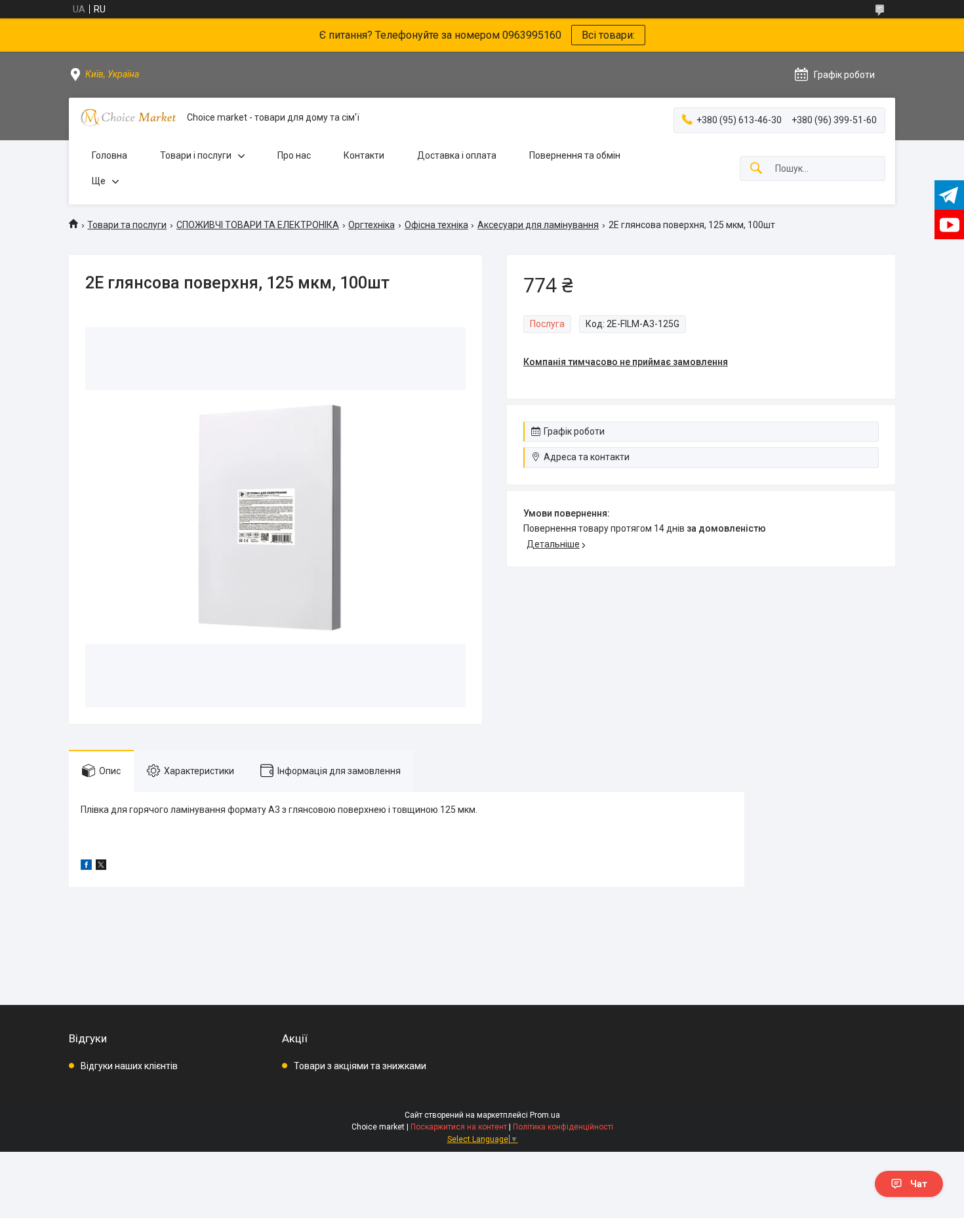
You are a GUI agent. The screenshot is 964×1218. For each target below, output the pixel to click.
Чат (918, 1184)
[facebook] (86, 866)
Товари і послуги (195, 155)
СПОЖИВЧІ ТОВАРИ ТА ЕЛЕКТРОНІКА (257, 225)
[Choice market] (128, 118)
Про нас (294, 155)
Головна (109, 155)
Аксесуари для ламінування (538, 225)
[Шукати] (756, 169)
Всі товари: (608, 35)
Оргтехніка (371, 225)
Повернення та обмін (574, 155)
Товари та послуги (127, 225)
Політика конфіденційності (563, 1126)
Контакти (364, 155)
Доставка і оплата (456, 155)
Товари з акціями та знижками (360, 1066)
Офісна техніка (436, 225)
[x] (101, 866)
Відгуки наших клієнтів (129, 1066)
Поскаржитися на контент (459, 1126)
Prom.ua (545, 1115)
